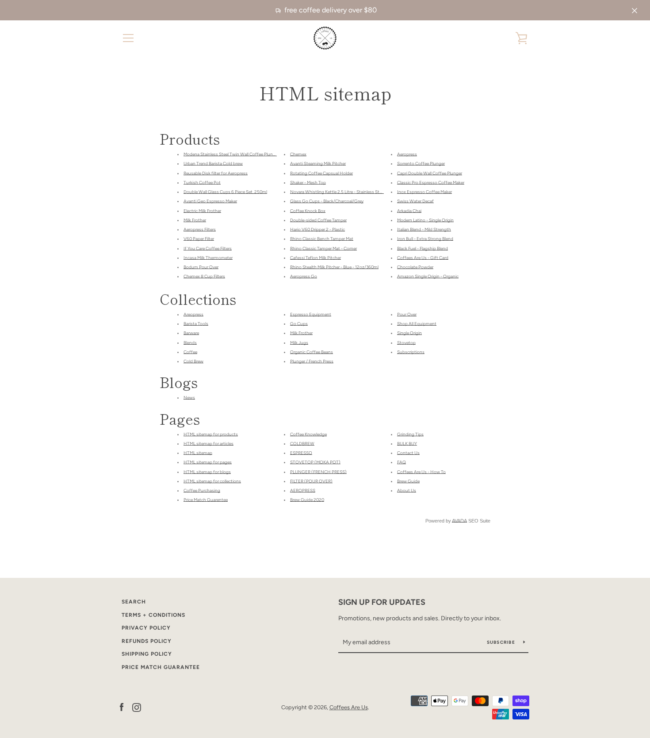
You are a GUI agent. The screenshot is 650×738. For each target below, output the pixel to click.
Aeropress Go (303, 276)
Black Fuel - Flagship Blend (422, 248)
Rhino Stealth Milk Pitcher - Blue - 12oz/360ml (334, 267)
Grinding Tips (410, 434)
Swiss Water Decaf (415, 201)
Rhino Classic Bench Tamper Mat (321, 239)
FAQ (401, 462)
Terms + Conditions (153, 615)
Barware (191, 333)
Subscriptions (410, 352)
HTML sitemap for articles (208, 443)
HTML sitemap (198, 453)
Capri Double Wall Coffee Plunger (429, 173)
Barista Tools (196, 324)
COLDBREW (302, 443)
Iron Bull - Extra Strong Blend (425, 239)
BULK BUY (407, 443)
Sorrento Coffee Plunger (421, 163)
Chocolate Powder (415, 267)
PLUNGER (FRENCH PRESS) (318, 472)
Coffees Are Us (348, 707)
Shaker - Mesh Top (308, 182)
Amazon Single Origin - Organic (428, 276)
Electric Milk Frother (202, 211)
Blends (190, 343)
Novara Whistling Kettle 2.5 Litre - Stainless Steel (337, 192)
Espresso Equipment (310, 314)
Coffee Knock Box (307, 211)
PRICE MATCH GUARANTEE (161, 667)
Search (134, 602)
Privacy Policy (146, 628)
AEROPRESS (302, 490)
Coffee (190, 352)
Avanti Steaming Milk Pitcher (318, 163)
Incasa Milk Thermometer (208, 258)
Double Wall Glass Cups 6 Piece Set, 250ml (225, 192)
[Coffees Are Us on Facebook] (121, 707)
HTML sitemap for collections (212, 481)
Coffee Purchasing (202, 490)
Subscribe (502, 642)
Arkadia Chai (409, 211)
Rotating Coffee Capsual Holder (321, 173)
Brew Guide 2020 (307, 500)
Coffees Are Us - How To (421, 472)
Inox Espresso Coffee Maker (424, 192)
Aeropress (407, 154)
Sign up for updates (381, 602)
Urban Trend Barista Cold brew (213, 163)
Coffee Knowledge (308, 434)
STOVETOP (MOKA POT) (315, 462)
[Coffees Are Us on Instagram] (136, 707)
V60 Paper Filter (199, 239)
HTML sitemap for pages (208, 462)
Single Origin (409, 333)
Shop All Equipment (416, 324)
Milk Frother (195, 220)
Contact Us (408, 453)
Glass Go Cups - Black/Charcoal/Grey (326, 201)
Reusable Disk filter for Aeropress (216, 173)
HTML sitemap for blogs (207, 472)
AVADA (459, 520)
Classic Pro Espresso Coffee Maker (430, 182)
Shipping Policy (147, 654)
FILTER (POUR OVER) (311, 481)
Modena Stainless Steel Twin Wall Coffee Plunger (231, 154)
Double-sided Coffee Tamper (318, 220)
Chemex (298, 154)
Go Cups (299, 324)
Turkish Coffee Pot (202, 182)
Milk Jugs (299, 343)
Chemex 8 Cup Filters (204, 276)
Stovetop (406, 343)
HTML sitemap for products (211, 434)
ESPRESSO (301, 453)
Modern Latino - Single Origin (425, 220)
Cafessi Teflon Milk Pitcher (315, 258)
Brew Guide (408, 481)
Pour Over (407, 314)
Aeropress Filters (200, 229)
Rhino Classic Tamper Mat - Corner (323, 248)
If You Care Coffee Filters (208, 248)
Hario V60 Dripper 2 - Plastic (317, 229)
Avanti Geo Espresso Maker (210, 201)
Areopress (193, 314)
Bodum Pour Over (201, 267)
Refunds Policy (147, 641)
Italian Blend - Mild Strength (424, 229)
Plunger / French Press (311, 361)
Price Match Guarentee (206, 500)
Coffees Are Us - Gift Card (422, 258)
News (189, 397)
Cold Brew (193, 361)
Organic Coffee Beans (311, 352)
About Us (406, 490)
